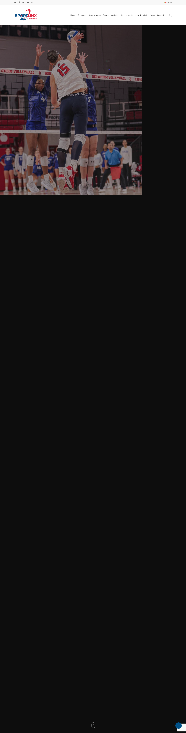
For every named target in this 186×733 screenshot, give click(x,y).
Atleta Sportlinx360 (86, 406)
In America (103, 406)
